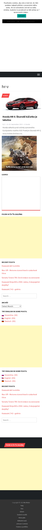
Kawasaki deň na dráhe (11, 266)
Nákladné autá (22, 521)
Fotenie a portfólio (22, 527)
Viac (22, 509)
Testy (22, 506)
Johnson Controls (22, 524)
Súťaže (22, 512)
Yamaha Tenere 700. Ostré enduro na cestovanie (21, 277)
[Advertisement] (21, 50)
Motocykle (22, 518)
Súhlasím (21, 16)
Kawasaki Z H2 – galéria (11, 289)
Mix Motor (27, 503)
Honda (5, 96)
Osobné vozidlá (22, 515)
